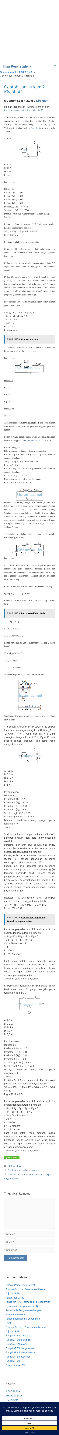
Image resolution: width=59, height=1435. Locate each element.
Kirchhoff (42, 100)
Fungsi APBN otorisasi (17, 1356)
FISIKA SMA (14, 1166)
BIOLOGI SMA (13, 1391)
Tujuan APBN (12, 1331)
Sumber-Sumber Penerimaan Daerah (25, 1289)
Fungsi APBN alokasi (16, 1344)
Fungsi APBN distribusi (18, 1339)
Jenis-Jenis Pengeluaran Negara (23, 1310)
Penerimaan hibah (15, 1314)
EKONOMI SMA (13, 1395)
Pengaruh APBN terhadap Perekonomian (27, 1301)
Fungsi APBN (12, 1360)
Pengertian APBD (15, 1297)
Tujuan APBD (12, 1293)
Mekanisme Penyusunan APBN (22, 1306)
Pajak (8, 1323)
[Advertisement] (29, 31)
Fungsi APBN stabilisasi (18, 1335)
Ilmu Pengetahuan (18, 66)
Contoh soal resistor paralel (23, 1170)
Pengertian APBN (15, 1365)
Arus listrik (36, 128)
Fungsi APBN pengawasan (20, 1348)
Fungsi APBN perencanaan (20, 1352)
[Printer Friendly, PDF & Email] (11, 1157)
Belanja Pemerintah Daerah (20, 1285)
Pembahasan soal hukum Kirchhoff (23, 110)
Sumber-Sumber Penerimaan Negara (25, 1327)
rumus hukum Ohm (33, 440)
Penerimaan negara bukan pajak (23, 1318)
